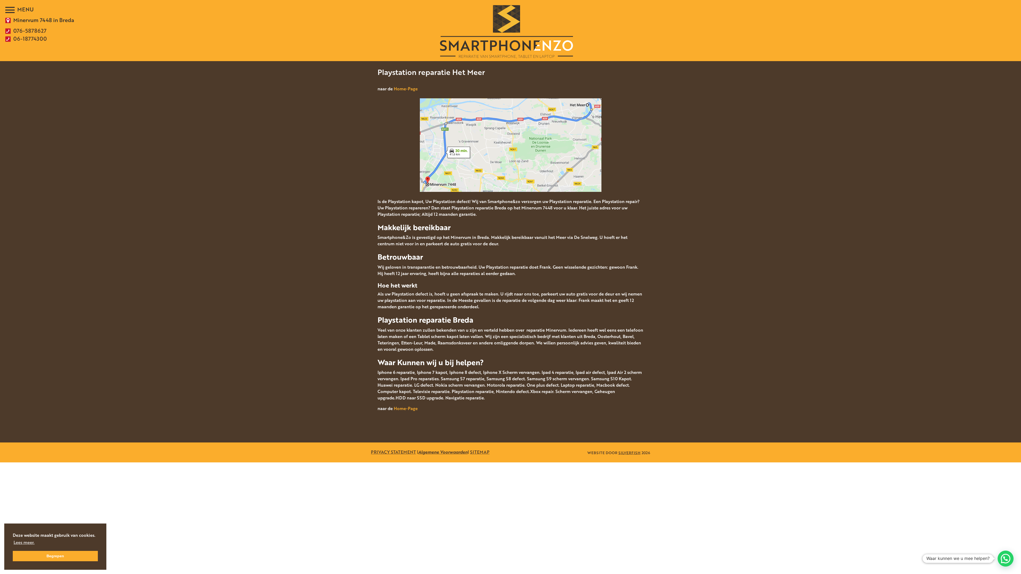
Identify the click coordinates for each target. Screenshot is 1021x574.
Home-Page (406, 89)
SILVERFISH (629, 452)
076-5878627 (30, 31)
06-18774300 (30, 39)
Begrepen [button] (55, 556)
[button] (1006, 559)
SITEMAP (479, 452)
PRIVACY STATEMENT (393, 452)
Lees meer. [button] (24, 542)
